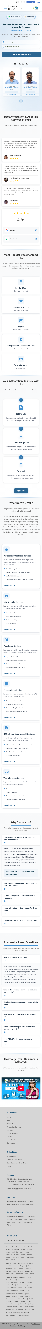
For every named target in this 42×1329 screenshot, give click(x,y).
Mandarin (31, 1306)
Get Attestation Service (22, 54)
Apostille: (8, 1263)
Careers (9, 1137)
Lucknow (24, 1219)
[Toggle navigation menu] (5, 7)
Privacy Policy (11, 1156)
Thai (26, 1304)
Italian (25, 1299)
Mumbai (30, 1202)
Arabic (21, 1296)
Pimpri (14, 1202)
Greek (25, 1306)
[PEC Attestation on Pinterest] (17, 1240)
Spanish (27, 1294)
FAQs (9, 1166)
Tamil (28, 1301)
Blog (8, 1120)
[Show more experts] (21, 100)
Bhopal (31, 1219)
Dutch (21, 1304)
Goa (8, 1222)
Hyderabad (24, 1204)
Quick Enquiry (31, 2)
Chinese (8, 1296)
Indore (9, 1217)
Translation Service (12, 1294)
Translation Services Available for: (16, 1277)
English (27, 1309)
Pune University (25, 1313)
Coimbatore (27, 1222)
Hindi (19, 1299)
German (20, 1294)
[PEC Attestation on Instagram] (20, 1240)
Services (10, 1130)
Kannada (8, 1306)
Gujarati (16, 1301)
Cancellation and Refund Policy (17, 1163)
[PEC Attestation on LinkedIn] (14, 1240)
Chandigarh (31, 1217)
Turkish (31, 1299)
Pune (9, 1202)
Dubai (13, 1222)
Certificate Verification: (13, 1313)
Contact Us (11, 1143)
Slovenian (20, 1309)
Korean (14, 1299)
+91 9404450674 (17, 1185)
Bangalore (15, 1204)
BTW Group (21, 1326)
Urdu (20, 1306)
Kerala (17, 1219)
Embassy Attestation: (12, 1247)
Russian (8, 1299)
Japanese (15, 1296)
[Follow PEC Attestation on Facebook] (8, 1240)
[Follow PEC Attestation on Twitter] (11, 1240)
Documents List (12, 1133)
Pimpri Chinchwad (29, 1247)
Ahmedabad (22, 1202)
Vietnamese (14, 1304)
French (27, 1296)
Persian (15, 1306)
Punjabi (23, 1301)
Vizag (9, 1225)
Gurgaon (11, 1219)
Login (38, 2)
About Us (10, 1124)
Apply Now (21, 491)
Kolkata (22, 1217)
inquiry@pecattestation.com (21, 1189)
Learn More (7, 585)
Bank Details (11, 1140)
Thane (31, 1204)
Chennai (16, 1217)
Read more (7, 150)
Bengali (32, 1304)
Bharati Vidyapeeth (11, 1315)
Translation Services (14, 1127)
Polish (7, 1304)
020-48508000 (21, 2)
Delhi (8, 1204)
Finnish (14, 1309)
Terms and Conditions (14, 1160)
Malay (33, 1309)
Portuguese (9, 1301)
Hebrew (8, 1309)
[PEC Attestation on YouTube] (23, 1240)
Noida (19, 1222)
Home (9, 1117)
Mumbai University (24, 1315)
